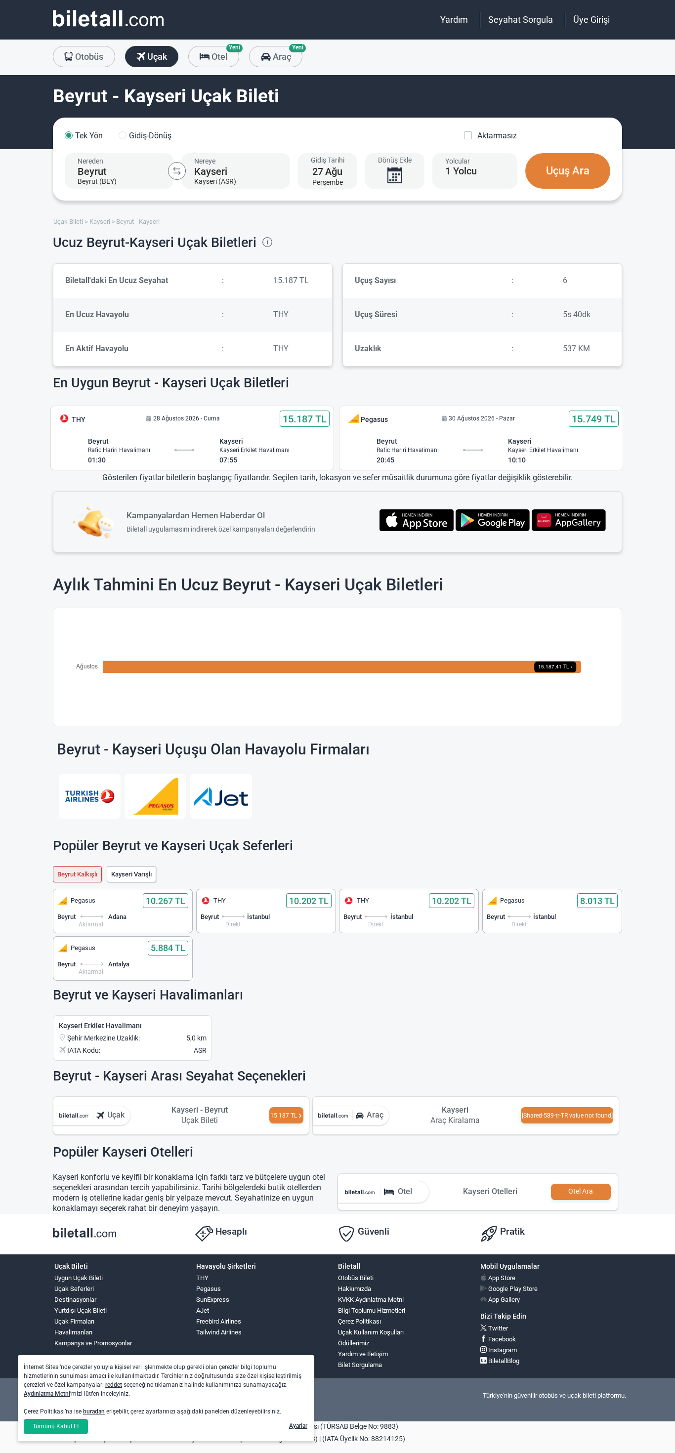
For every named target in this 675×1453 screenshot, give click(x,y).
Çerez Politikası (359, 1321)
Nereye (204, 161)
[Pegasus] (155, 796)
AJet (202, 1310)
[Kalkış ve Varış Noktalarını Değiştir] (177, 171)
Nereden (90, 161)
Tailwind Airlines (219, 1332)
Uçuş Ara (568, 171)
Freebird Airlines (218, 1321)
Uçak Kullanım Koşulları (371, 1332)
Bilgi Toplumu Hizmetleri (371, 1310)
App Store (501, 1278)
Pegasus (208, 1288)
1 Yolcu (461, 171)
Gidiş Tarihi (327, 160)
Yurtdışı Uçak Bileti (80, 1310)
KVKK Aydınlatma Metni (371, 1299)
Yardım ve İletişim (363, 1354)
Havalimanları (73, 1332)
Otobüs (88, 56)
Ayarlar (298, 1425)
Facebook (501, 1339)
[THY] (90, 796)
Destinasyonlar (75, 1299)
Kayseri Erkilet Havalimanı (100, 1026)
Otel (224, 54)
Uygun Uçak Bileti (78, 1278)
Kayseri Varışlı (131, 874)
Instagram (502, 1350)
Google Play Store (512, 1288)
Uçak (156, 56)
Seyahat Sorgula (520, 19)
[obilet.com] (108, 27)
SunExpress (212, 1299)
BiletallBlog (503, 1361)
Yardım (454, 19)
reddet (113, 1384)
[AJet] (221, 796)
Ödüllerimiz (353, 1343)
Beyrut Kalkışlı (77, 874)
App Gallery (503, 1299)
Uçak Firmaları (74, 1321)
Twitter (497, 1328)
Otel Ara (580, 1191)
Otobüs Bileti (356, 1278)
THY (202, 1278)
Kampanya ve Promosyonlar (93, 1343)
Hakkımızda (354, 1288)
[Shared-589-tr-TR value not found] (567, 1115)
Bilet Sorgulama (360, 1365)
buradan (94, 1411)
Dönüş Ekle (395, 160)
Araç (286, 54)
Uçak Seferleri (74, 1288)
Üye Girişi (591, 19)
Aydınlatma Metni (47, 1393)
